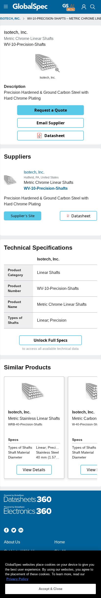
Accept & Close (50, 589)
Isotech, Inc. (34, 172)
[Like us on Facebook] (6, 531)
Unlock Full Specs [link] (50, 340)
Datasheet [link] (54, 135)
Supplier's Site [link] (23, 215)
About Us (12, 542)
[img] (83, 7)
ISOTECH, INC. (10, 18)
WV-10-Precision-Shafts (46, 188)
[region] (50, 574)
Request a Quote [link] (50, 110)
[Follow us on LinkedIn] (20, 531)
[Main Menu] (6, 7)
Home (59, 542)
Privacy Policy (17, 579)
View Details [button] (34, 469)
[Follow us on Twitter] (13, 531)
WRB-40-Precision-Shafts (25, 424)
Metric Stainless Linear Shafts (34, 418)
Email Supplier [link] (51, 123)
